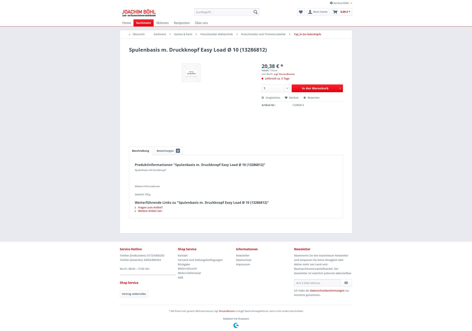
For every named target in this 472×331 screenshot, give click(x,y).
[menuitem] (226, 12)
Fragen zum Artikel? (150, 207)
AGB (180, 277)
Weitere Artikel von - (150, 211)
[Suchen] (255, 12)
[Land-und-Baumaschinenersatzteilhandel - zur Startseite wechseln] (139, 13)
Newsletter (242, 255)
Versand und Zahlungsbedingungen (200, 260)
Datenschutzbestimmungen (327, 290)
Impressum (243, 264)
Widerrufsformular (189, 273)
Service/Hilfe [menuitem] (341, 3)
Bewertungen (168, 150)
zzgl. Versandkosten (284, 74)
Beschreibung (140, 150)
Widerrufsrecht (187, 268)
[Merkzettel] (301, 12)
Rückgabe (184, 264)
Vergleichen (272, 97)
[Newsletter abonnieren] (346, 283)
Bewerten (313, 97)
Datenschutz (243, 260)
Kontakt (183, 255)
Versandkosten (227, 311)
